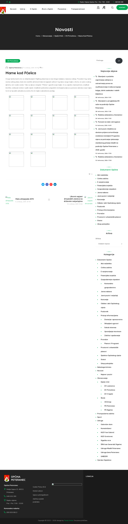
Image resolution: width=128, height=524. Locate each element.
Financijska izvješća (104, 186)
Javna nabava (102, 193)
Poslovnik (101, 207)
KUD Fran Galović (107, 432)
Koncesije (101, 200)
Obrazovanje (47, 36)
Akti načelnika (102, 175)
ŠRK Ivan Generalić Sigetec (111, 444)
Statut (99, 220)
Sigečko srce (106, 440)
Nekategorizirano (104, 367)
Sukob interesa (110, 327)
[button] (112, 7)
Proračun (100, 213)
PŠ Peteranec (109, 406)
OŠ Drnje (107, 402)
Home (38, 36)
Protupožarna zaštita (105, 414)
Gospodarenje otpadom (106, 189)
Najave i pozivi (106, 374)
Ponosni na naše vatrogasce (109, 122)
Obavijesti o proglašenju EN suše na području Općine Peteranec (107, 104)
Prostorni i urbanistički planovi (109, 217)
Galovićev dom (106, 424)
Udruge (100, 421)
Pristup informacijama (105, 210)
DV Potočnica (71, 36)
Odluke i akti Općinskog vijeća (109, 203)
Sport (99, 417)
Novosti (100, 371)
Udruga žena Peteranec (110, 452)
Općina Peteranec (15, 68)
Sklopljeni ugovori (111, 323)
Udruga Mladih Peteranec (111, 448)
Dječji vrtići (58, 36)
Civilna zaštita (102, 179)
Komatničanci (106, 428)
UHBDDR (104, 456)
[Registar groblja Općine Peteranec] (98, 7)
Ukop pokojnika (103, 224)
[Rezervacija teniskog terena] (103, 7)
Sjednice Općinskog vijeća (111, 355)
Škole (103, 398)
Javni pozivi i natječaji (105, 196)
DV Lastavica (109, 386)
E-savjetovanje (103, 182)
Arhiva (98, 238)
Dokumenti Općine (109, 169)
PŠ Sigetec (108, 410)
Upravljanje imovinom (112, 331)
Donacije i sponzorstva (113, 319)
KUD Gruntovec (107, 436)
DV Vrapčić (108, 394)
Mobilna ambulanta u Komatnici (110, 115)
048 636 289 (119, 2)
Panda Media (68, 520)
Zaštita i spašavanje (112, 335)
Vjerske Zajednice (104, 460)
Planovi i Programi (111, 343)
